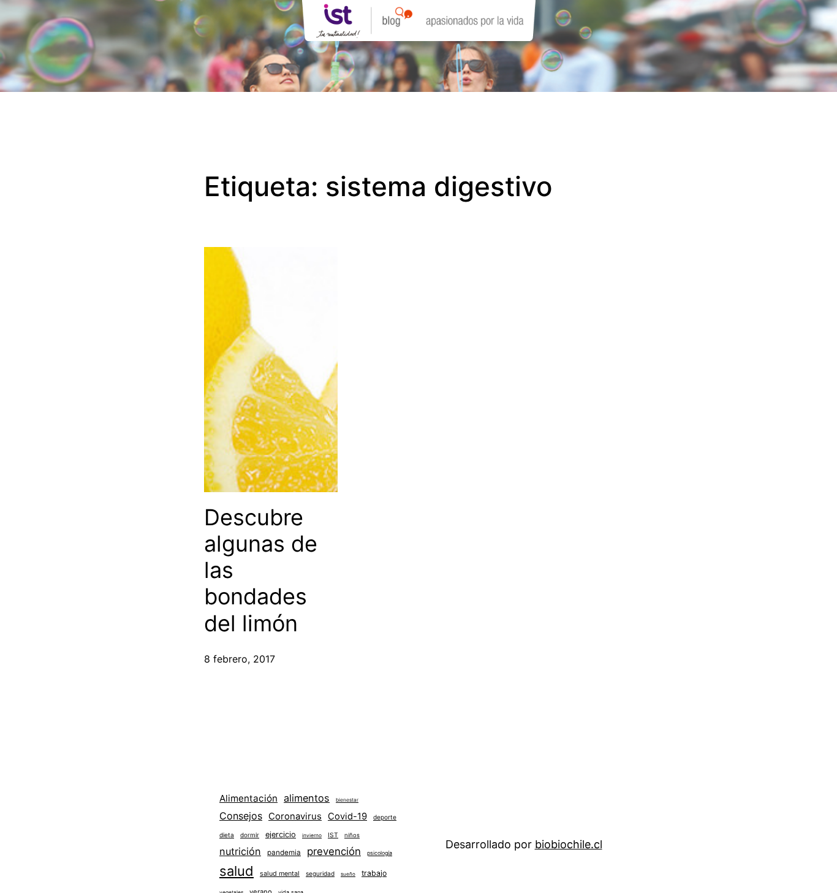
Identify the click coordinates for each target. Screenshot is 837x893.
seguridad (320, 873)
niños (352, 835)
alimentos (307, 798)
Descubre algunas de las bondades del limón (260, 570)
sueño (348, 874)
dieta (226, 834)
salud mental (280, 874)
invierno (312, 835)
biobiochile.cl (568, 844)
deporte (384, 817)
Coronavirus (295, 816)
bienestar (347, 800)
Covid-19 (347, 816)
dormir (249, 834)
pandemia (284, 852)
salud (236, 871)
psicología (379, 852)
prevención (334, 851)
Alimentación (248, 798)
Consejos (240, 816)
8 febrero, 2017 (239, 659)
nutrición (240, 851)
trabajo (374, 873)
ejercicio (280, 834)
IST (333, 834)
